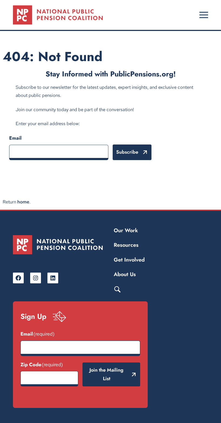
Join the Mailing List (106, 374)
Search (117, 288)
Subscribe (127, 152)
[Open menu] (203, 15)
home (23, 202)
